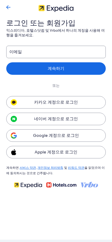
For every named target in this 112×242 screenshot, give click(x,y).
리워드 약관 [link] (76, 168)
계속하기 (56, 68)
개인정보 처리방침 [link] (50, 168)
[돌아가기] (8, 7)
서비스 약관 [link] (28, 168)
